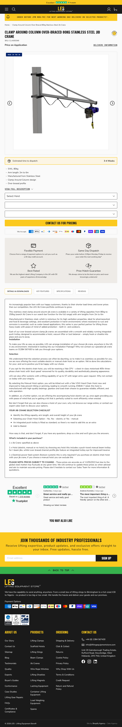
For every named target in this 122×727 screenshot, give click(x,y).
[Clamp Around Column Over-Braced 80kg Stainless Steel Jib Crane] (61, 102)
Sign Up (106, 558)
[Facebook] (83, 661)
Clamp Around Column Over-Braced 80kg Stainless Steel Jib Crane (39, 25)
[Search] (15, 9)
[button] (9, 103)
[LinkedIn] (95, 661)
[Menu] (8, 9)
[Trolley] (115, 9)
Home (7, 25)
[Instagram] (89, 661)
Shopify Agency (99, 723)
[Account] (109, 9)
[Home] (61, 9)
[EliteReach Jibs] (114, 33)
